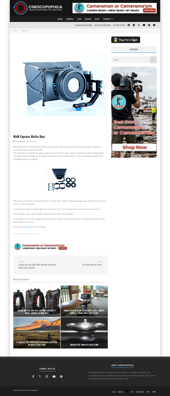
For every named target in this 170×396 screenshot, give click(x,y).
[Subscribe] (144, 25)
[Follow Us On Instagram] (133, 25)
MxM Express (28, 234)
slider (38, 234)
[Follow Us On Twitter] (138, 25)
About (113, 392)
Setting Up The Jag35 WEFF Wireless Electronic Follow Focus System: (37, 265)
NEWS (60, 19)
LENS (79, 19)
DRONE (88, 19)
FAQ (132, 392)
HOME (154, 392)
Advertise (120, 392)
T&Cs (148, 392)
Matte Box (18, 234)
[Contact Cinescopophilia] (154, 25)
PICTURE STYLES (119, 25)
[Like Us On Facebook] (128, 25)
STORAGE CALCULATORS (83, 25)
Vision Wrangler (20, 141)
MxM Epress (27, 227)
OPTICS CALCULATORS (103, 25)
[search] (153, 59)
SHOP (97, 19)
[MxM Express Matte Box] (60, 180)
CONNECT (107, 19)
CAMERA (70, 19)
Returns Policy (140, 392)
